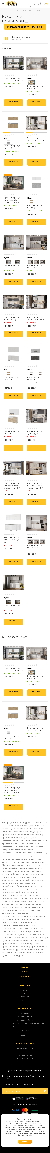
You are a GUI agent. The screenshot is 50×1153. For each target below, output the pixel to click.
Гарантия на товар (25, 1048)
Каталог (25, 967)
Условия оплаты (25, 1017)
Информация (25, 1008)
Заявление (25, 1052)
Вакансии (25, 1000)
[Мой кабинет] (41, 4)
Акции (25, 972)
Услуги (25, 977)
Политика (25, 1030)
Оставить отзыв (25, 1055)
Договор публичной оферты (25, 1027)
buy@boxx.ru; (11, 1084)
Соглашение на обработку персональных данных (25, 1023)
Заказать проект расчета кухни (25, 27)
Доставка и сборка (25, 1020)
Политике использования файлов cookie (31, 1134)
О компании (25, 990)
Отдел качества (25, 1043)
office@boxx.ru (26, 1084)
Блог (25, 993)
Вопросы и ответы (25, 1058)
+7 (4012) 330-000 (23, 1070)
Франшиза (25, 1035)
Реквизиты (25, 997)
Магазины (25, 1013)
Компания (25, 985)
